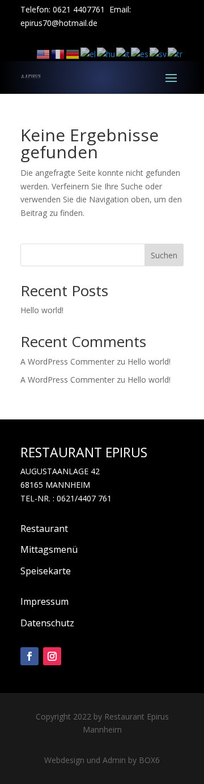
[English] (43, 53)
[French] (58, 53)
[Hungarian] (106, 53)
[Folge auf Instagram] (52, 656)
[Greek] (88, 53)
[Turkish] (176, 53)
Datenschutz (47, 623)
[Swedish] (159, 53)
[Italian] (123, 53)
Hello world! (41, 310)
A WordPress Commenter (67, 379)
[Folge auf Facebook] (29, 656)
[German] (73, 53)
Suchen (164, 255)
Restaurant (44, 528)
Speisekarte (45, 571)
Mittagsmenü (49, 549)
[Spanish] (140, 53)
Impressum (44, 601)
